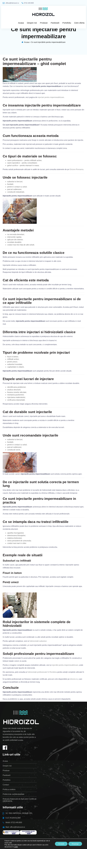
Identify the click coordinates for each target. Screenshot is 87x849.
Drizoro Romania (76, 169)
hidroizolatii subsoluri (38, 641)
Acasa (21, 23)
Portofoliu (66, 23)
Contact (6, 785)
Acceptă (61, 844)
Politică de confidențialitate (13, 794)
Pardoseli (55, 23)
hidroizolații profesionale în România (42, 672)
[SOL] (28, 832)
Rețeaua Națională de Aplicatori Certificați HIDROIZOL (19, 800)
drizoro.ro (74, 679)
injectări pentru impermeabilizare (65, 665)
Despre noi (32, 23)
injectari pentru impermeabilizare (51, 97)
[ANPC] (11, 832)
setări (16, 847)
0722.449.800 (29, 3)
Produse (44, 23)
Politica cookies (9, 789)
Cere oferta (79, 23)
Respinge (75, 844)
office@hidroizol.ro (12, 3)
